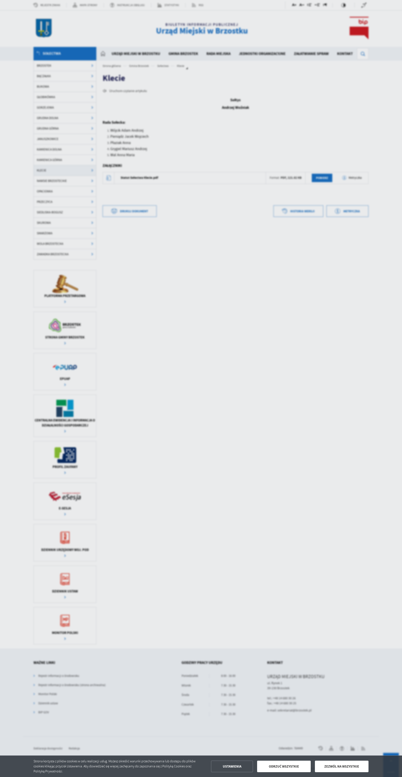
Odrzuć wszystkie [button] (284, 766)
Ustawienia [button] (232, 766)
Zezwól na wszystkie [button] (341, 766)
